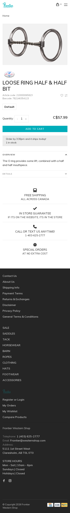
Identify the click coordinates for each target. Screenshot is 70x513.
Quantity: (8, 118)
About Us (8, 281)
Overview (9, 154)
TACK (6, 339)
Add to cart (34, 128)
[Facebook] (4, 481)
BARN (6, 351)
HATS (6, 368)
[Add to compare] (66, 95)
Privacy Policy (11, 310)
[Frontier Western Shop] (7, 391)
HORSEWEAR (11, 345)
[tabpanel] (35, 44)
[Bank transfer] (57, 506)
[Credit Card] (50, 506)
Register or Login (13, 399)
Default (9, 106)
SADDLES (9, 333)
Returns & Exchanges (16, 299)
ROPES (7, 356)
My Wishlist (10, 411)
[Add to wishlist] (62, 95)
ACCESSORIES (12, 380)
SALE (6, 327)
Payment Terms (13, 293)
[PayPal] (64, 506)
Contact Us (10, 276)
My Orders (9, 405)
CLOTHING (9, 362)
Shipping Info (11, 287)
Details (7, 173)
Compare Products (15, 417)
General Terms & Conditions (20, 316)
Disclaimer (9, 305)
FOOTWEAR (11, 374)
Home (6, 15)
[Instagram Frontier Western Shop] (10, 481)
